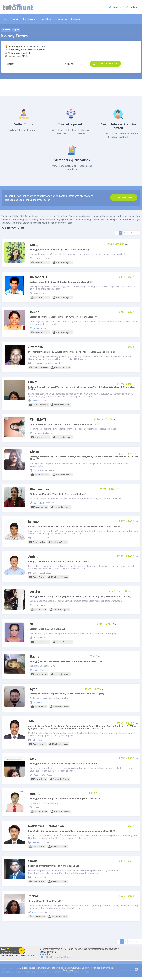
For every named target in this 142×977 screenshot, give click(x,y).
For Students (29, 19)
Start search (124, 197)
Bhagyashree (39, 489)
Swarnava (35, 347)
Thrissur (37, 328)
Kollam (35, 740)
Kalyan (35, 912)
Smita (34, 245)
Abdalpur (37, 775)
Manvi (36, 293)
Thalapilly (38, 638)
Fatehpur (35, 573)
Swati (34, 759)
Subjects (15, 30)
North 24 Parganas (39, 363)
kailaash (34, 522)
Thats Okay (67, 970)
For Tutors (46, 19)
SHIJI (34, 624)
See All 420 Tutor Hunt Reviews (57, 957)
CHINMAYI (38, 419)
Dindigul (35, 842)
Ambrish (34, 557)
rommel (35, 794)
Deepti (35, 312)
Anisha (35, 592)
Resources (62, 19)
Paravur (37, 670)
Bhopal (37, 470)
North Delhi (38, 605)
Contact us (76, 19)
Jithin (32, 721)
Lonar (34, 877)
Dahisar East (39, 503)
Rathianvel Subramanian (46, 826)
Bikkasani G (38, 277)
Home (5, 19)
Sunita (33, 382)
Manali (33, 896)
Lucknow (37, 433)
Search (14, 19)
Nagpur (37, 703)
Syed (33, 689)
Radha (34, 656)
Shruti (34, 452)
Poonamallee (37, 538)
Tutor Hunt (6, 30)
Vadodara (36, 401)
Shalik (32, 861)
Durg (36, 258)
